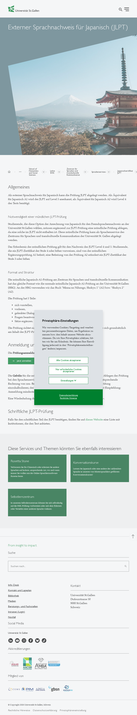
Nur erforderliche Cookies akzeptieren (69, 370)
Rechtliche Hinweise (68, 398)
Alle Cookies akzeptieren (68, 360)
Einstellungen (67, 380)
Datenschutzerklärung (68, 395)
